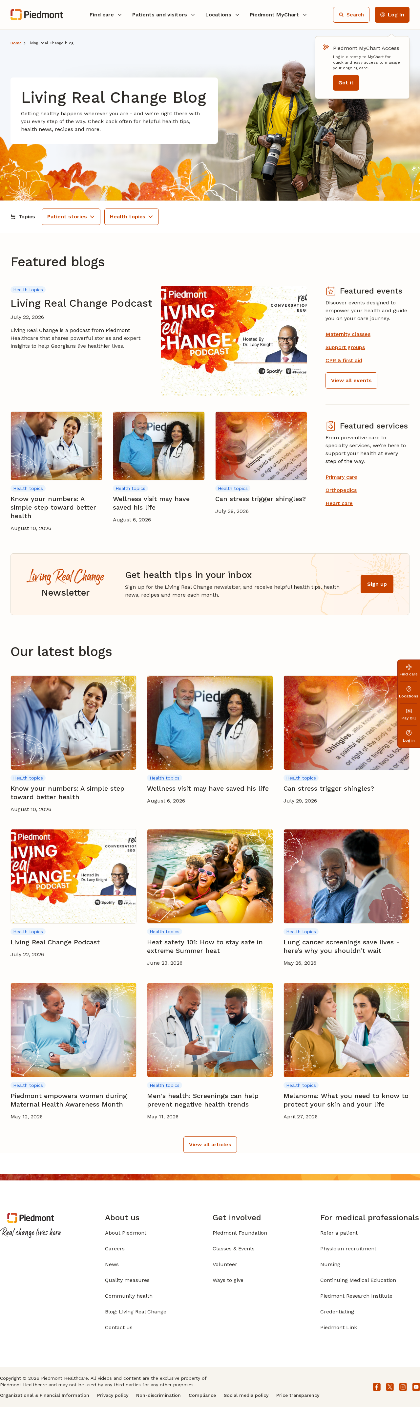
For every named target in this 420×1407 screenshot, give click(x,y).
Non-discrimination (158, 1395)
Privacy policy (112, 1395)
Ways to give (228, 1280)
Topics (26, 216)
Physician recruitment (348, 1248)
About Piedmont (125, 1233)
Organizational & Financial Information (44, 1395)
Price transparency (297, 1395)
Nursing (330, 1264)
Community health (129, 1296)
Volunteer (225, 1264)
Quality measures (127, 1280)
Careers (115, 1248)
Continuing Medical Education (358, 1280)
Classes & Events (234, 1248)
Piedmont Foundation (240, 1233)
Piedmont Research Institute (356, 1296)
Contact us (119, 1327)
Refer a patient (339, 1233)
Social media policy (246, 1395)
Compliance (202, 1395)
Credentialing (337, 1311)
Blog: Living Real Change (135, 1311)
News (112, 1264)
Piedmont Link (338, 1327)
